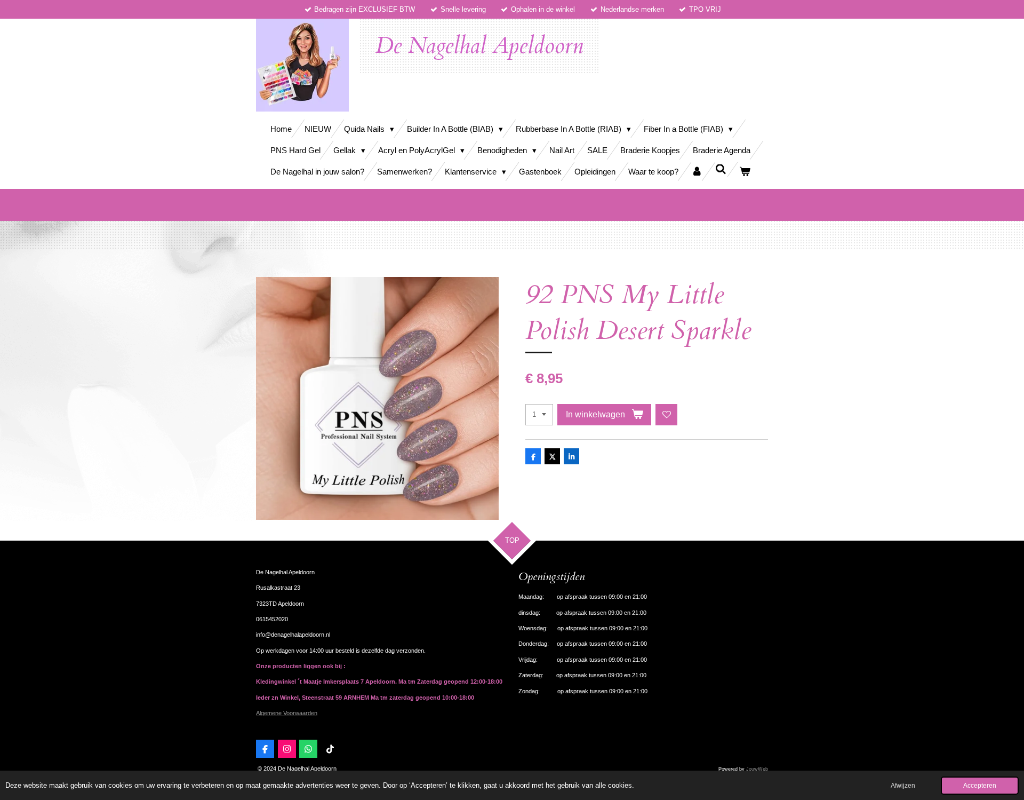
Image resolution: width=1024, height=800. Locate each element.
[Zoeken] (721, 169)
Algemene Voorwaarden (286, 713)
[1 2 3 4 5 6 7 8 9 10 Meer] (539, 415)
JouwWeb (757, 769)
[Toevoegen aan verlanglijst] (666, 415)
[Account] (697, 171)
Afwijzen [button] (903, 785)
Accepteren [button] (979, 785)
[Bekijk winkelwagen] (745, 171)
